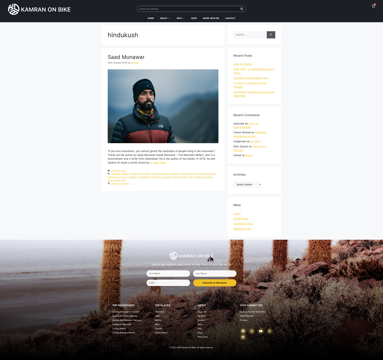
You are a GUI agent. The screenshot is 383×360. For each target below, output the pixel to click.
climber (124, 173)
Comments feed (243, 223)
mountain (131, 177)
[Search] (241, 8)
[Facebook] (243, 331)
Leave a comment (120, 183)
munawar (166, 177)
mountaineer (143, 177)
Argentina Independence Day (250, 78)
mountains (156, 177)
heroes (211, 173)
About (163, 18)
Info (179, 18)
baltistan (115, 173)
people (197, 177)
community (144, 173)
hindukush (113, 177)
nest (175, 177)
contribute (156, 173)
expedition (174, 173)
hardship (202, 173)
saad (110, 180)
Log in (237, 213)
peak (190, 177)
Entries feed (240, 218)
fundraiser (186, 173)
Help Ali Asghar (242, 64)
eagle (165, 173)
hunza (122, 177)
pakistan (115, 170)
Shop (194, 18)
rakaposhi (207, 177)
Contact (230, 18)
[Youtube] (261, 331)
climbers (133, 173)
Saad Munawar (126, 57)
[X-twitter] (270, 331)
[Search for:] (250, 34)
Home (151, 18)
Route (249, 155)
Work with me (211, 18)
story (123, 170)
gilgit (194, 173)
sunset (117, 180)
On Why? (256, 141)
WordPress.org (242, 228)
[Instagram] (252, 331)
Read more (159, 162)
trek (124, 180)
